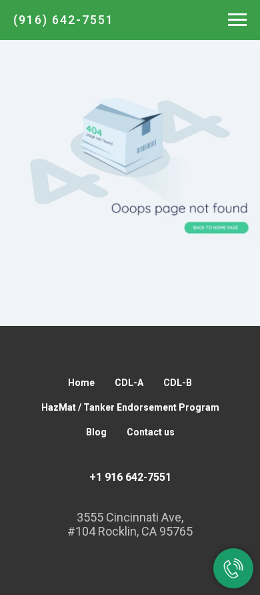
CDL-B (177, 382)
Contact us (151, 432)
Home (81, 382)
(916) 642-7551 (63, 20)
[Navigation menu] (237, 20)
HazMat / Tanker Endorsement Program (130, 407)
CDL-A (129, 382)
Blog (96, 432)
